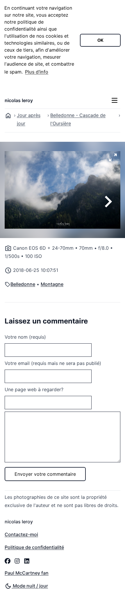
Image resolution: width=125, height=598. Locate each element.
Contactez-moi (21, 534)
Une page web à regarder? (34, 389)
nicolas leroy (19, 100)
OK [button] (100, 40)
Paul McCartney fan (27, 573)
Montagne (52, 284)
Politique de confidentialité (34, 547)
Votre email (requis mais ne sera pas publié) (53, 363)
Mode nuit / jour (30, 586)
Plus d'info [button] (36, 72)
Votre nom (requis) (25, 337)
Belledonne (22, 284)
